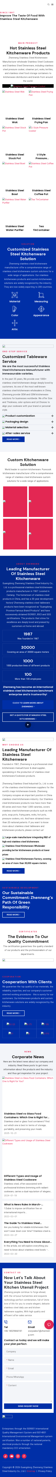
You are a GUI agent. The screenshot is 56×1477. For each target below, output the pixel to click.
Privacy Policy (45, 1471)
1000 (28, 661)
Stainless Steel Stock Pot (14, 156)
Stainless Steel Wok (14, 120)
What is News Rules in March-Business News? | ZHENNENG (22, 1204)
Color (14, 315)
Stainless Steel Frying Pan (41, 120)
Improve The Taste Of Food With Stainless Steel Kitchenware (22, 17)
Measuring (41, 301)
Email (31, 1327)
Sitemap (31, 1471)
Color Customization (39, 492)
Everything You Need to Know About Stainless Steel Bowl (27, 1242)
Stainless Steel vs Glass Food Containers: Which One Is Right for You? (25, 1115)
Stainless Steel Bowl (14, 192)
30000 (28, 647)
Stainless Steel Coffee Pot (41, 192)
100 (28, 674)
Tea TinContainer (41, 228)
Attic (15, 329)
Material (14, 301)
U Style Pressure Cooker (41, 156)
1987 (28, 634)
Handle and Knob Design (12, 516)
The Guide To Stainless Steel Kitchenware (22, 1223)
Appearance (41, 315)
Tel (6, 1327)
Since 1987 (7, 12)
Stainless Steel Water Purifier (14, 228)
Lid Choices (37, 515)
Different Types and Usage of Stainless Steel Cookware (23, 1177)
